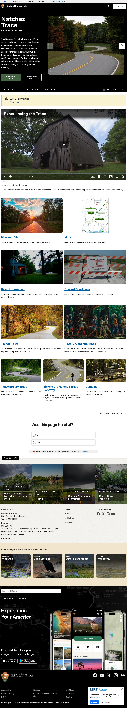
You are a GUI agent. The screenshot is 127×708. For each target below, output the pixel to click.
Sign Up (94, 702)
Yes (38, 435)
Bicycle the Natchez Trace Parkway (60, 388)
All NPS (22, 598)
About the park (32, 77)
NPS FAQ (69, 690)
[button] (122, 46)
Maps (109, 90)
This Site (8, 598)
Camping (91, 386)
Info (94, 90)
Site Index (70, 518)
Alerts (100, 90)
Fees (124, 90)
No (38, 442)
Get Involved (50, 90)
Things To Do (9, 343)
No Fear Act (70, 693)
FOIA (3, 697)
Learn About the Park (30, 90)
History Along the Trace (80, 343)
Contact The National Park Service (45, 694)
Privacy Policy (7, 693)
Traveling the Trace (14, 386)
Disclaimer (70, 697)
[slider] (63, 173)
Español (69, 522)
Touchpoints (84, 451)
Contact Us (6, 538)
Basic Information (13, 289)
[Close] (122, 689)
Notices (36, 690)
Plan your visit (11, 77)
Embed (3, 181)
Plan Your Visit (9, 90)
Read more (14, 102)
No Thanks (105, 702)
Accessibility (6, 690)
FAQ (68, 513)
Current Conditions (77, 289)
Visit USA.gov (62, 702)
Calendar (116, 90)
